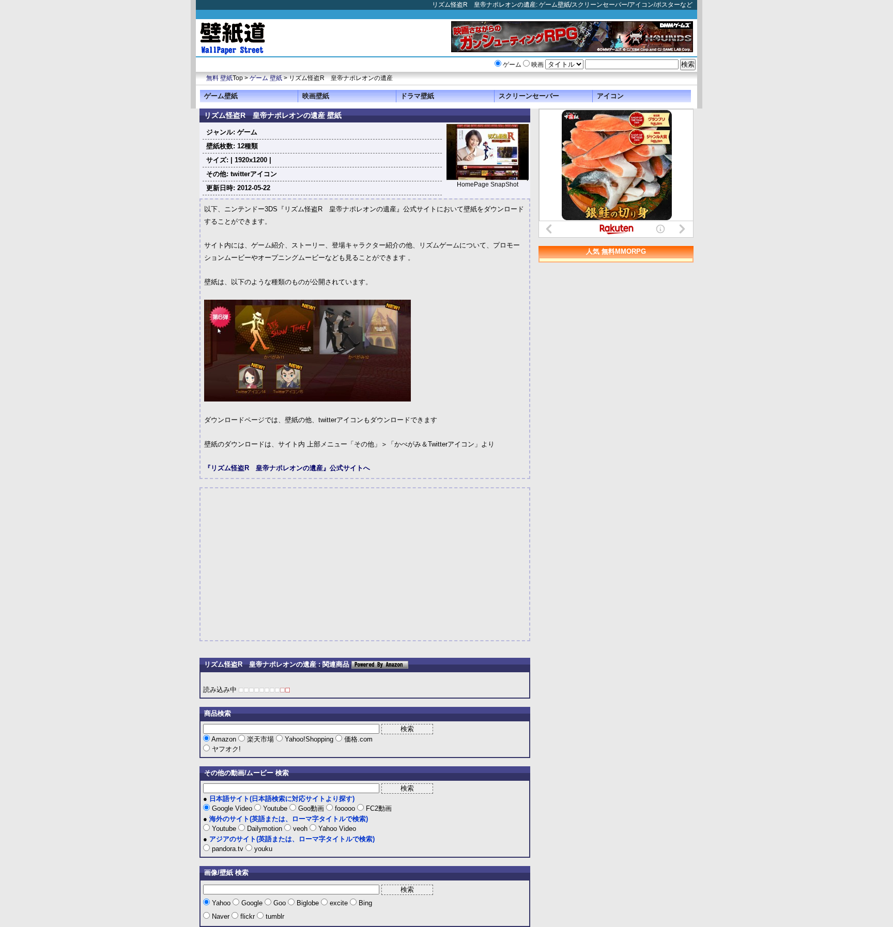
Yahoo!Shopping (309, 739)
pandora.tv (227, 849)
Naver (221, 916)
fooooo (345, 808)
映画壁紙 (315, 96)
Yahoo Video (336, 828)
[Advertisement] (291, 564)
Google (252, 903)
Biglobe (308, 903)
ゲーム (512, 64)
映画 (537, 64)
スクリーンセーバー (529, 96)
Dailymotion (264, 828)
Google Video (232, 808)
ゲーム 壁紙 (266, 78)
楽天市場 (260, 739)
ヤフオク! (225, 749)
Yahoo (221, 903)
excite (339, 903)
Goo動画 (311, 808)
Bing (364, 903)
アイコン (610, 96)
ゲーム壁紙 (221, 96)
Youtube (275, 808)
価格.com (357, 739)
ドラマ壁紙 (417, 96)
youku (262, 849)
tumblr (274, 916)
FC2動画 (378, 808)
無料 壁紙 (219, 78)
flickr (247, 916)
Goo (279, 903)
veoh (300, 828)
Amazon (224, 739)
